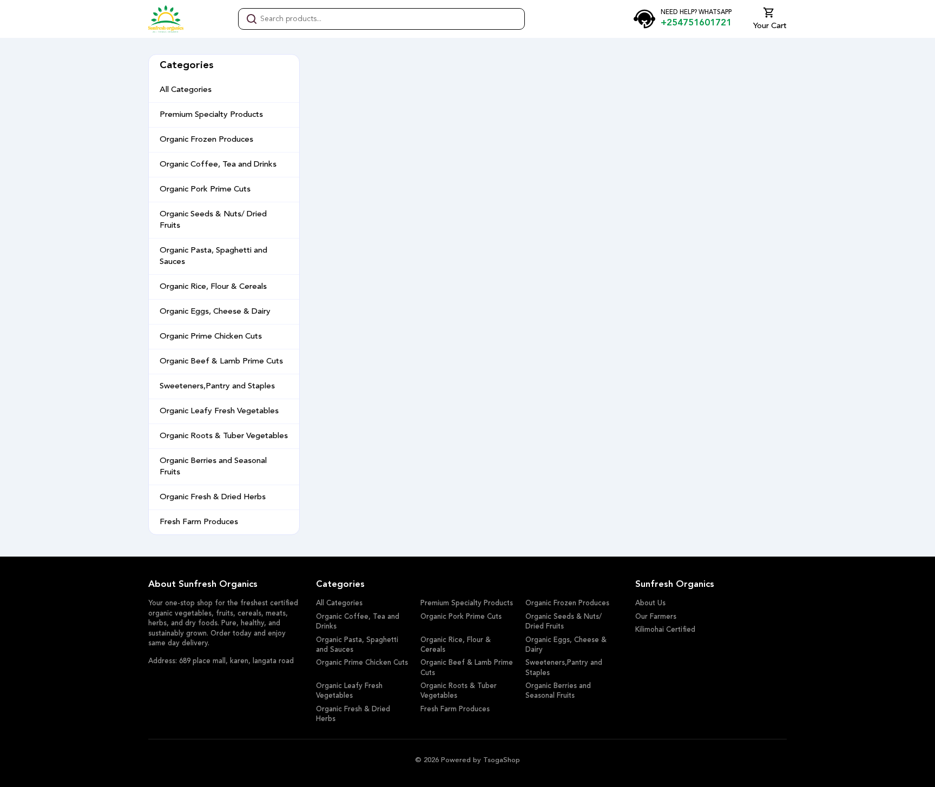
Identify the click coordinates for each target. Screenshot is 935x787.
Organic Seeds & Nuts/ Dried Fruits (213, 220)
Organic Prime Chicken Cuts (211, 337)
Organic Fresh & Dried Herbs (213, 497)
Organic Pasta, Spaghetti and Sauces (213, 256)
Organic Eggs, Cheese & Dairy (215, 312)
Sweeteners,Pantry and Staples (217, 386)
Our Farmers (655, 616)
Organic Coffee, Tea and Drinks (218, 165)
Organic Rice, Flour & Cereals (213, 287)
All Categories (186, 90)
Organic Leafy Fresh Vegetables (219, 411)
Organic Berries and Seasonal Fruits (213, 467)
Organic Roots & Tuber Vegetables (224, 436)
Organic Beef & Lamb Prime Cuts (221, 362)
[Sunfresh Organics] (165, 18)
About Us (650, 603)
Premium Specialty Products (211, 115)
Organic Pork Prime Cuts (205, 190)
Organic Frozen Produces (206, 140)
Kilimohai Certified (665, 629)
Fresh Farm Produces (199, 522)
